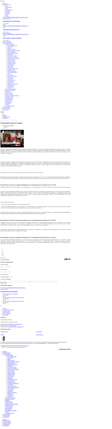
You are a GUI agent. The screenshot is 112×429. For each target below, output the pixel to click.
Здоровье (7, 12)
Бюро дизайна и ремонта (13, 361)
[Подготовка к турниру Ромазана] (15, 34)
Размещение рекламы (8, 309)
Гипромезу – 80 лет (11, 366)
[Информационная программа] (15, 17)
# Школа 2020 (10, 395)
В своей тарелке (11, 363)
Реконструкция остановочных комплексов (13, 301)
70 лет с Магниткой (11, 356)
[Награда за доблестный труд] (15, 26)
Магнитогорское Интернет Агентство (17, 347)
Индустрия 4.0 (10, 375)
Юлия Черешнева (7, 41)
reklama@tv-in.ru (20, 326)
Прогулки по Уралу (11, 386)
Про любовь (10, 384)
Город (6, 14)
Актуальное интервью (10, 397)
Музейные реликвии (12, 379)
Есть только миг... (11, 372)
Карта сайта (5, 314)
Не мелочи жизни (11, 382)
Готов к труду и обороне (13, 369)
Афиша (9, 359)
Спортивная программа (12, 387)
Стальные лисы (10, 388)
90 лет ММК (10, 357)
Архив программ (9, 355)
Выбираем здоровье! (12, 364)
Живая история (10, 373)
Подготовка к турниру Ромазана (12, 38)
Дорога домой (10, 370)
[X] (66, 259)
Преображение (8, 408)
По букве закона (9, 406)
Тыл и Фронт (10, 390)
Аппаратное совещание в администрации (13, 297)
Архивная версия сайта (64, 349)
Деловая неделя (8, 405)
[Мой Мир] (69, 259)
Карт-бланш (10, 377)
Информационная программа (11, 21)
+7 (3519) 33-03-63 (12, 326)
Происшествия (9, 9)
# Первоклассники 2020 (12, 383)
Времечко (7, 400)
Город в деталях (9, 402)
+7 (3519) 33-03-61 (10, 324)
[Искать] (16, 120)
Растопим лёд (8, 409)
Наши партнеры (7, 313)
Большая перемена (9, 399)
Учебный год (10, 391)
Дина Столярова (7, 33)
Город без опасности (12, 368)
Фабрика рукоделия (12, 392)
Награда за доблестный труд (11, 29)
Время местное (6, 18)
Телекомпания (6, 415)
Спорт (6, 8)
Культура (7, 13)
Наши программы (7, 354)
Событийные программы (11, 410)
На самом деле (10, 381)
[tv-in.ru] (2, 1)
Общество (7, 11)
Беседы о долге (10, 360)
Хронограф (9, 393)
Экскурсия (9, 396)
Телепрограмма (6, 414)
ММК (6, 5)
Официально (8, 7)
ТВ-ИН (4, 24)
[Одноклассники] (68, 259)
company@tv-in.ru (18, 324)
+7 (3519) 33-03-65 (12, 325)
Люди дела (10, 378)
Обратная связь (6, 311)
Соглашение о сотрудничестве (10, 293)
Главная (5, 351)
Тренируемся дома (9, 413)
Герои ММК (10, 365)
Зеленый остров (11, 374)
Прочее (7, 16)
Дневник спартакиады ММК (11, 404)
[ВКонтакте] (65, 259)
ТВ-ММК (7, 412)
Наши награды (6, 312)
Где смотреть (6, 417)
